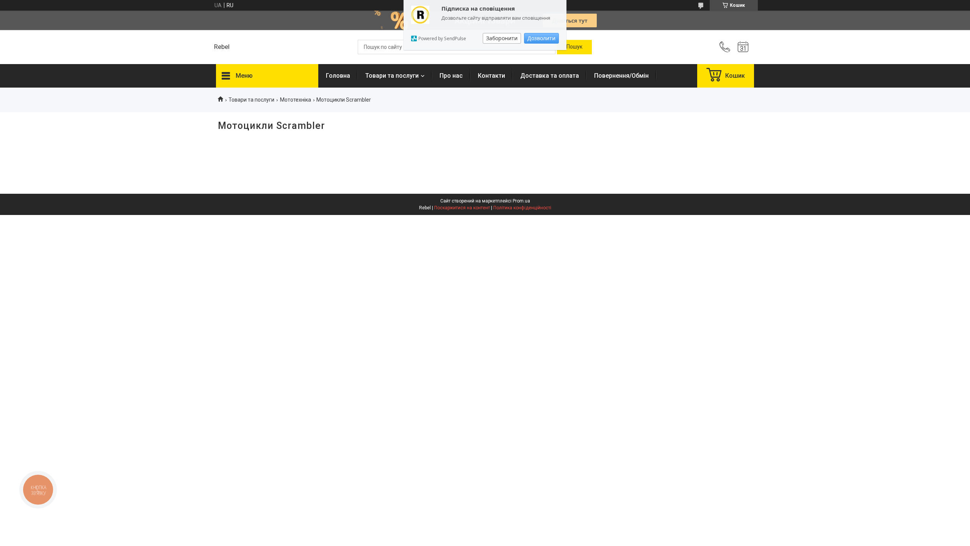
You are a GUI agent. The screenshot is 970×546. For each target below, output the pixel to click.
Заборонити (502, 38)
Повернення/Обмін (621, 75)
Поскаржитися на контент (462, 207)
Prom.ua (521, 201)
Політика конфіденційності (522, 207)
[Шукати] (574, 47)
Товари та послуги (392, 75)
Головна (338, 75)
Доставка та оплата (549, 75)
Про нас (451, 75)
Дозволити (541, 38)
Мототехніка (295, 100)
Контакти (491, 75)
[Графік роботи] (743, 47)
